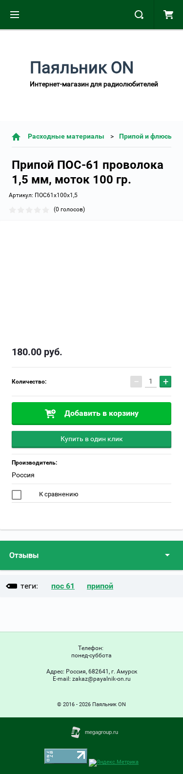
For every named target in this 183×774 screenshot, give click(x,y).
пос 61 (63, 586)
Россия (23, 475)
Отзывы (24, 555)
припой (100, 586)
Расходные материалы (66, 136)
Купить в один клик (92, 439)
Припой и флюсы (146, 136)
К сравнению (58, 494)
